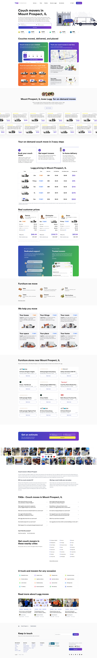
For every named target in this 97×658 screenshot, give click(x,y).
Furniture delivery (26, 645)
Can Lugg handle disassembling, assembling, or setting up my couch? (25, 514)
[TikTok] (48, 457)
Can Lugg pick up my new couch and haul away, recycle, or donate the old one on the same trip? (59, 514)
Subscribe (76, 634)
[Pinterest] (75, 654)
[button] (15, 117)
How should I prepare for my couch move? (27, 521)
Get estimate (61, 3)
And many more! (21, 300)
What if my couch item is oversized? (57, 518)
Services (34, 3)
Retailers (46, 3)
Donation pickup (26, 649)
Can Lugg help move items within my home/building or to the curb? (64, 521)
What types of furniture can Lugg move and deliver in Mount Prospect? (26, 502)
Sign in (72, 3)
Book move (28, 375)
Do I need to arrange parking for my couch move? (60, 510)
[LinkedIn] (79, 654)
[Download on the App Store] (71, 646)
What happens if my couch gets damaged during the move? (30, 525)
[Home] (18, 626)
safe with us (56, 72)
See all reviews (48, 108)
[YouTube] (54, 457)
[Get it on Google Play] (77, 646)
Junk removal (25, 650)
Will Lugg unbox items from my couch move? (27, 518)
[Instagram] (43, 457)
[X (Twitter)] (51, 457)
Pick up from (53, 434)
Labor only (25, 651)
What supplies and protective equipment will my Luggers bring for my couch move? (27, 507)
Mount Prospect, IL (24, 626)
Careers (41, 645)
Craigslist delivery (26, 646)
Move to (66, 434)
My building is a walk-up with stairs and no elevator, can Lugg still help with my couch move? (60, 507)
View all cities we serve (54, 560)
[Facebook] (45, 457)
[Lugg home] (16, 3)
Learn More (26, 257)
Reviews (41, 644)
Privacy (20, 654)
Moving (24, 644)
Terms (23, 654)
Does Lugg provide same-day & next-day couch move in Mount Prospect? (57, 502)
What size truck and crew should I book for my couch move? (30, 510)
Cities (41, 3)
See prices (35, 27)
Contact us (33, 646)
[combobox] (26, 24)
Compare (16, 646)
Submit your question (22, 533)
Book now (79, 3)
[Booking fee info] (45, 230)
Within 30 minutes (34, 59)
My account (33, 645)
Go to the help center (31, 533)
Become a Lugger (18, 650)
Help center (34, 644)
